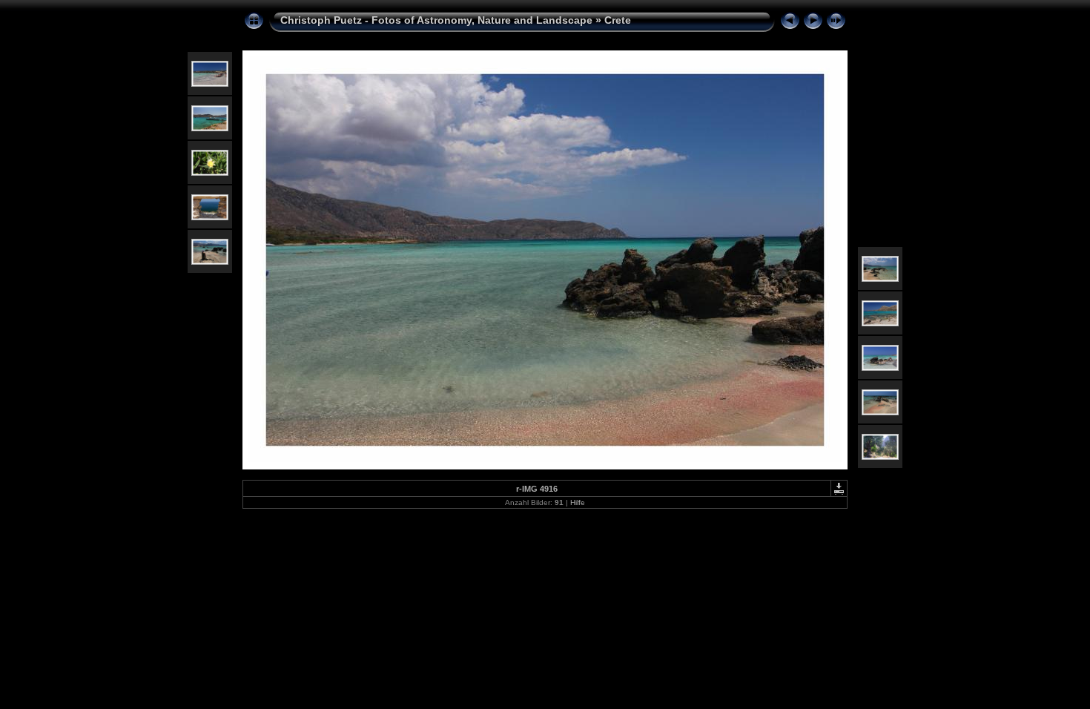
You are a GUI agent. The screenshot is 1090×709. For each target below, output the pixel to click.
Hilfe (577, 502)
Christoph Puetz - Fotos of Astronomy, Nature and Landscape (436, 20)
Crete (617, 20)
